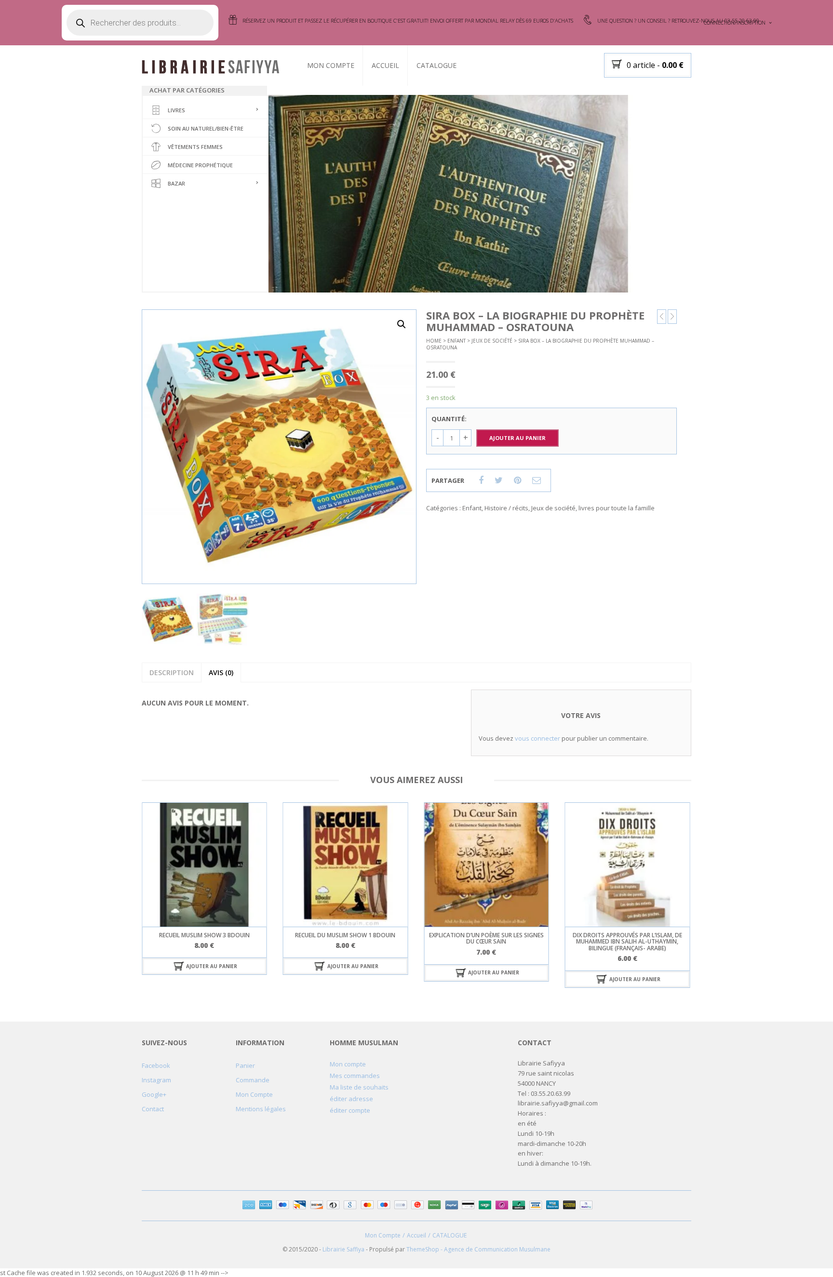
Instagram (156, 1080)
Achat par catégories (187, 90)
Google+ (154, 1094)
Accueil (385, 65)
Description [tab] (171, 672)
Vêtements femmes (195, 146)
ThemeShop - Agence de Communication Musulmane (478, 1249)
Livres (176, 110)
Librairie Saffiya (343, 1249)
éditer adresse (351, 1098)
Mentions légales (261, 1108)
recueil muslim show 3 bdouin (627, 935)
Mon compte (348, 1064)
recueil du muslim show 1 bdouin (204, 935)
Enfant (456, 340)
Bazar (176, 183)
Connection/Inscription (735, 22)
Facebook (156, 1065)
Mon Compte (330, 65)
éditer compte (350, 1110)
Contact (153, 1108)
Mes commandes (355, 1075)
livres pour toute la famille (616, 508)
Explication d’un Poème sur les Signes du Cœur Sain (345, 938)
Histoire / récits (506, 508)
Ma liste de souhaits (359, 1087)
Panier (245, 1065)
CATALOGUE (436, 65)
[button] (401, 324)
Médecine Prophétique (200, 165)
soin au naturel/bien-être (205, 128)
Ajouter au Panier (517, 437)
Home (434, 340)
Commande (252, 1080)
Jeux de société (491, 340)
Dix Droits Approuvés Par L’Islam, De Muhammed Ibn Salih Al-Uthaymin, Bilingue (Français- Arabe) (486, 941)
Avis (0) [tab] (221, 672)
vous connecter (537, 738)
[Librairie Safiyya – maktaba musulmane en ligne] (214, 66)
